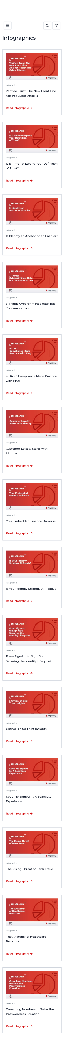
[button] (47, 25)
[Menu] (7, 22)
